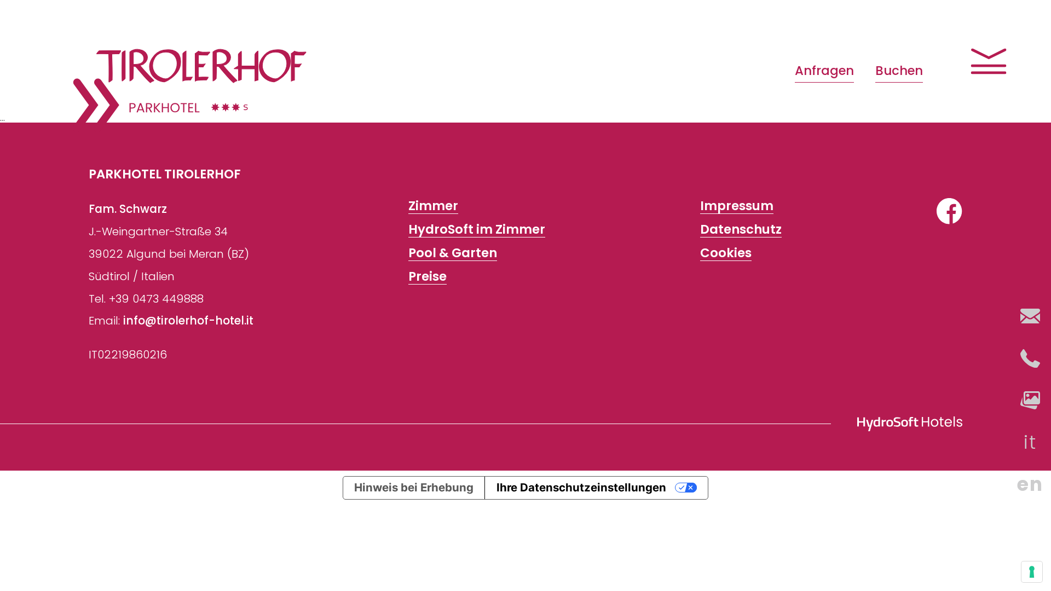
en (1030, 484)
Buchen (899, 70)
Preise (427, 277)
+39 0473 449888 (156, 298)
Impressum (736, 206)
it (1030, 441)
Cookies (726, 253)
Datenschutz (741, 229)
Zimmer (433, 206)
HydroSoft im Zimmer (476, 229)
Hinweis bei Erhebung (413, 487)
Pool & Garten (452, 253)
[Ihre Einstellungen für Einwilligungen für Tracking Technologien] (1031, 571)
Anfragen (824, 70)
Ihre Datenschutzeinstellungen (581, 487)
